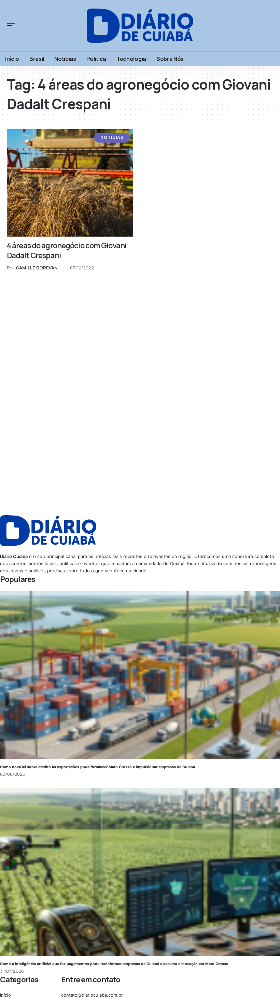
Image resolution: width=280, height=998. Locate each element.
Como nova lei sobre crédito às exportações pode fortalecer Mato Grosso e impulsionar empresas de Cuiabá (97, 767)
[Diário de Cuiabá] (140, 26)
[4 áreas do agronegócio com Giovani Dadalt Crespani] (70, 183)
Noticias (112, 137)
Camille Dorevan (37, 268)
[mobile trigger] (12, 25)
